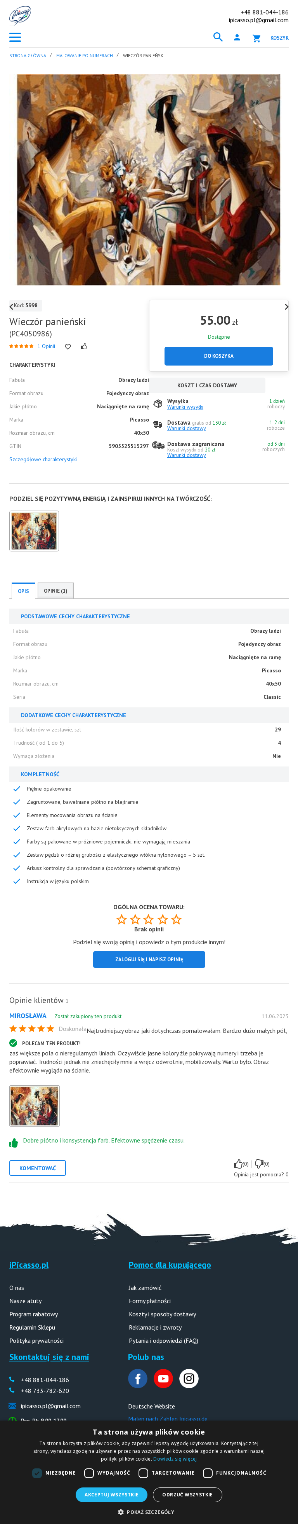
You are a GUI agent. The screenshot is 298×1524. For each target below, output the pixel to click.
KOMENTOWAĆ (37, 1168)
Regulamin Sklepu (32, 1327)
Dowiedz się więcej (175, 1459)
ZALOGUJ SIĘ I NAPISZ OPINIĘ (149, 959)
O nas (16, 1287)
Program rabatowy (33, 1314)
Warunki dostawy (186, 428)
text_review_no (259, 1164)
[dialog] (149, 1472)
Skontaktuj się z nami (49, 1356)
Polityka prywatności (36, 1340)
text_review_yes (238, 1164)
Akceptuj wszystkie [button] (112, 1494)
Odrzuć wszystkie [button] (187, 1494)
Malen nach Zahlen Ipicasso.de (168, 1419)
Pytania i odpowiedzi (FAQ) (163, 1340)
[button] (149, 1511)
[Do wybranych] (68, 347)
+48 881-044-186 (265, 12)
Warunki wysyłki (185, 406)
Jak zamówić (145, 1287)
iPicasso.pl (29, 1264)
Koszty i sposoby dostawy (162, 1314)
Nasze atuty (25, 1301)
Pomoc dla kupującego (170, 1264)
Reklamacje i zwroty (155, 1327)
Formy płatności (150, 1301)
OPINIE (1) (56, 591)
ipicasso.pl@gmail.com (259, 20)
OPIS (23, 591)
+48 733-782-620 (45, 1391)
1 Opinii (46, 346)
